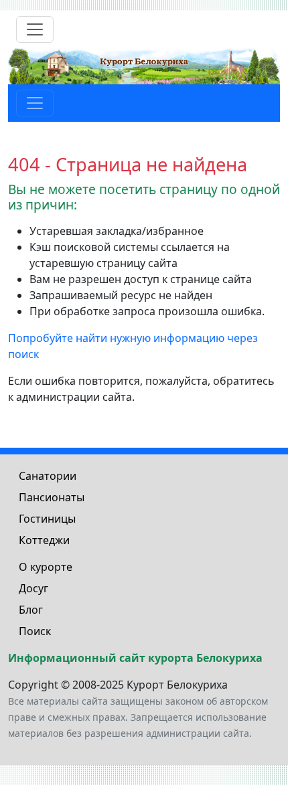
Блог (31, 609)
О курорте (45, 566)
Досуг (33, 588)
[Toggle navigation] (35, 29)
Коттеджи (44, 540)
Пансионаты (51, 497)
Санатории (47, 475)
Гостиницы (47, 518)
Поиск (35, 631)
